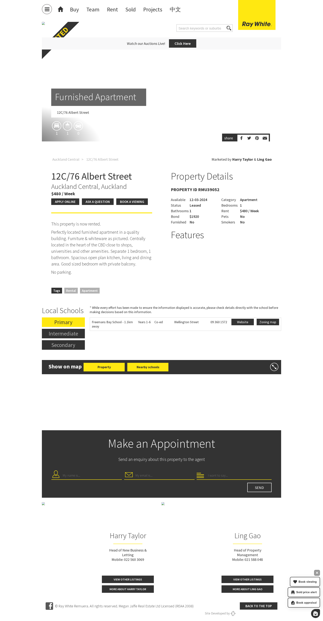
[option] (161, 103)
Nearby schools (148, 367)
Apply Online (65, 202)
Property (104, 367)
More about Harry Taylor (128, 589)
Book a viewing (132, 202)
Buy (74, 9)
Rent (112, 9)
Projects (152, 9)
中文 (175, 9)
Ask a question (98, 202)
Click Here (183, 43)
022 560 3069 (134, 559)
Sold (130, 9)
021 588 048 (253, 559)
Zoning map (267, 322)
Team (92, 9)
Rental (71, 290)
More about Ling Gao (247, 589)
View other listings (128, 579)
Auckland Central (65, 159)
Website (242, 322)
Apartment (90, 290)
